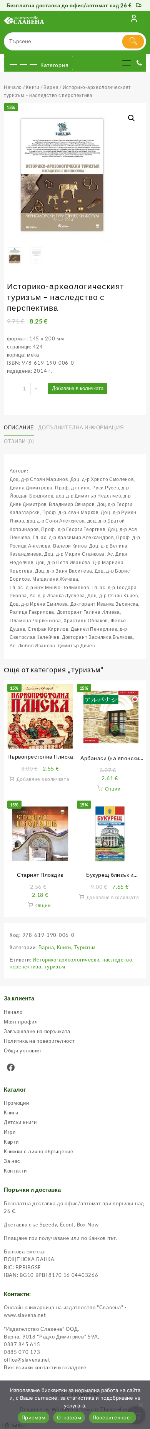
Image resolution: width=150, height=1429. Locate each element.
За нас (12, 1161)
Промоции (16, 1103)
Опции (113, 789)
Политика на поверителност (39, 1041)
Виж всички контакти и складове (45, 1367)
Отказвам (69, 1417)
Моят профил (21, 1022)
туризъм (54, 966)
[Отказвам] (140, 1405)
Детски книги (20, 1122)
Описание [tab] (19, 427)
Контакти (15, 1171)
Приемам (33, 1417)
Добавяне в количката (77, 388)
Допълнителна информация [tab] (80, 427)
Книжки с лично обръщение (38, 1151)
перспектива (26, 966)
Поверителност (112, 1417)
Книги (33, 87)
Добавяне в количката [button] (43, 779)
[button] (131, 118)
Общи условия (22, 1050)
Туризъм (85, 947)
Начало (13, 87)
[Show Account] (134, 20)
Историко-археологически (66, 960)
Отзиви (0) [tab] (19, 441)
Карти (11, 1142)
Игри (10, 1132)
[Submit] (133, 42)
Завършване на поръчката (37, 1031)
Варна (51, 87)
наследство (117, 960)
